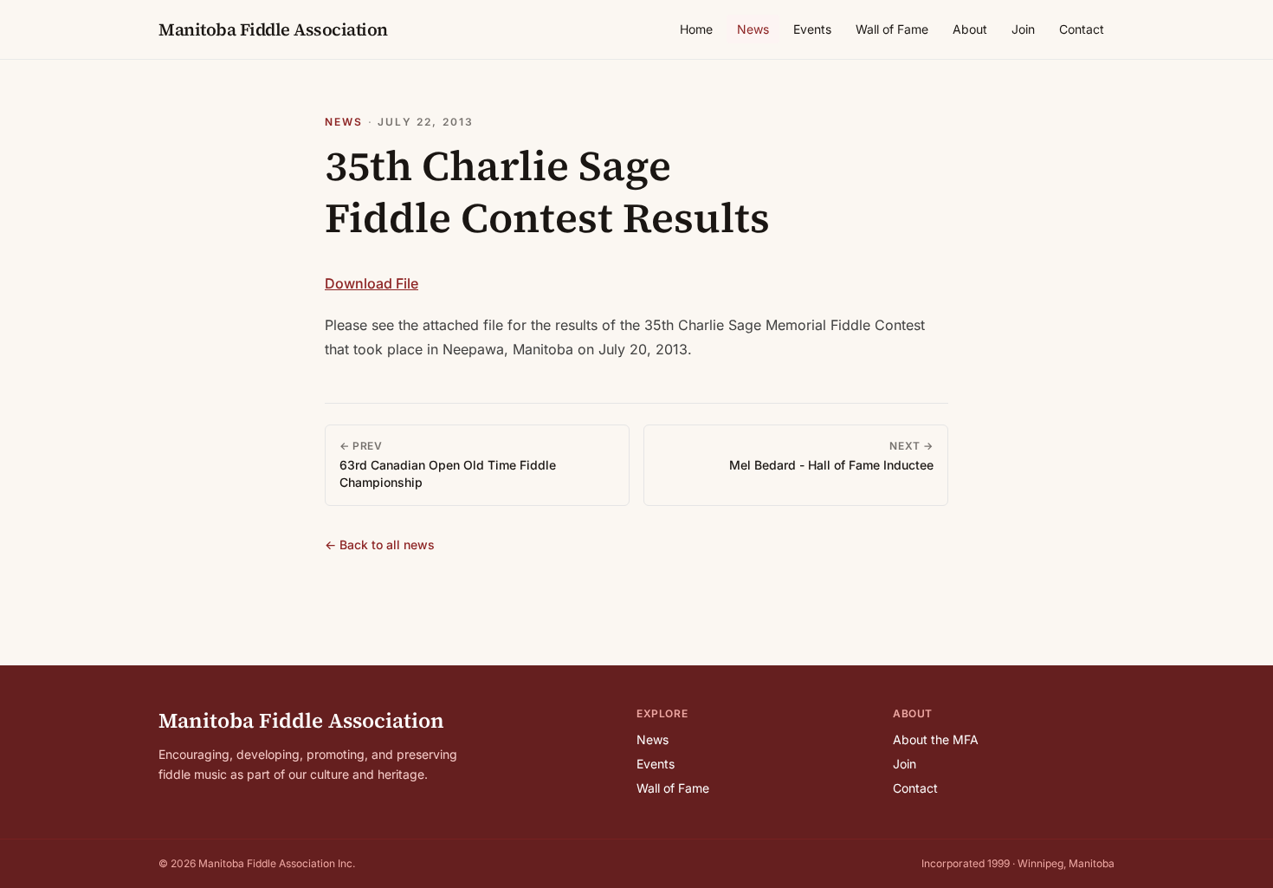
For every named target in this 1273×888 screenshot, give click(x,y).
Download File (371, 283)
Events (812, 29)
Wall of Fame (892, 29)
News (753, 29)
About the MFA (936, 739)
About (970, 29)
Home (696, 29)
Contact (1081, 29)
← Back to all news (380, 544)
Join (1023, 29)
